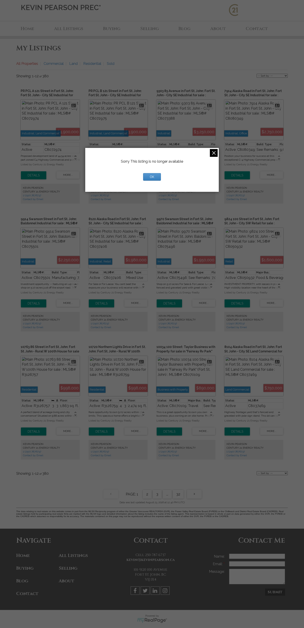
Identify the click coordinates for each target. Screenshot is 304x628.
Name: (219, 556)
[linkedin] (156, 591)
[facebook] (136, 591)
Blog (184, 29)
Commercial (54, 63)
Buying (111, 29)
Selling (149, 29)
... (167, 494)
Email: (218, 564)
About (218, 29)
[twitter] (146, 591)
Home (27, 29)
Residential (92, 63)
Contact (257, 29)
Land (73, 63)
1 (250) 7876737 (32, 195)
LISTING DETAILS (33, 175)
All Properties (27, 63)
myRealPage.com (152, 620)
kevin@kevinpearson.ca (150, 559)
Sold (110, 63)
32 (178, 494)
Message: (217, 571)
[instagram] (166, 591)
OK (152, 177)
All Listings (68, 29)
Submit (275, 592)
